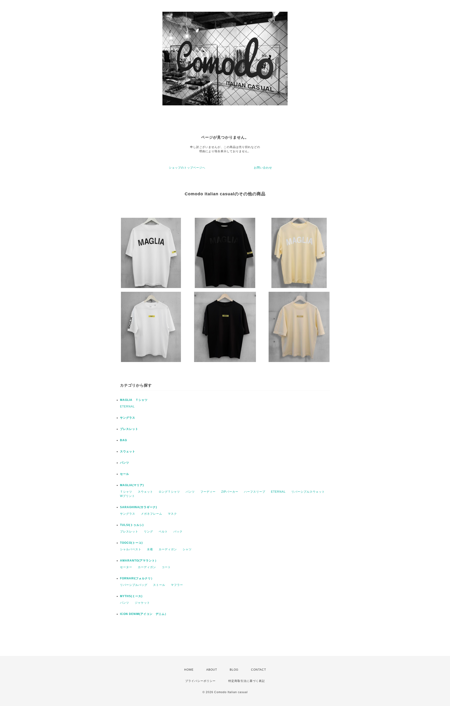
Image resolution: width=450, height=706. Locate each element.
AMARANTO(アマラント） (139, 560)
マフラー (177, 585)
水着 (150, 549)
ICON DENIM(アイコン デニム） (144, 614)
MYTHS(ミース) (131, 596)
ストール (159, 585)
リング (148, 531)
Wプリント (127, 496)
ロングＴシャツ (169, 491)
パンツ (124, 462)
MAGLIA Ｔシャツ (134, 400)
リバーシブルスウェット (308, 491)
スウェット (127, 451)
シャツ (187, 549)
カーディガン (168, 549)
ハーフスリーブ (254, 491)
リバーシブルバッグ (133, 585)
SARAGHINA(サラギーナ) (138, 507)
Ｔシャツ (126, 491)
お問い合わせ (263, 167)
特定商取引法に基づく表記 (246, 681)
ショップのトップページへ (187, 167)
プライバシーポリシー (200, 681)
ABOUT (211, 669)
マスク (172, 513)
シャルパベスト (130, 549)
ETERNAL (127, 406)
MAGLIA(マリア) (132, 485)
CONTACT (258, 669)
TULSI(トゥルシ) (132, 525)
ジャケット (142, 602)
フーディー (208, 491)
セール (124, 474)
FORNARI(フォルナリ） (137, 578)
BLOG (234, 669)
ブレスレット (129, 429)
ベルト (163, 531)
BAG (123, 440)
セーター (126, 567)
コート (166, 567)
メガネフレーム (151, 513)
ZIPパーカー (229, 491)
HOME (189, 669)
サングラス (127, 417)
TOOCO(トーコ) (131, 542)
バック (178, 531)
